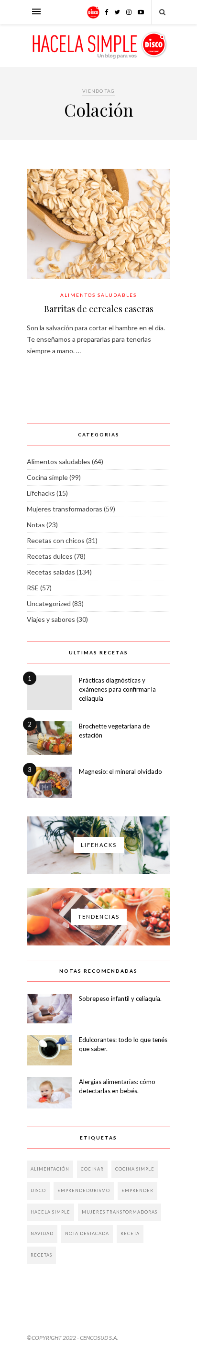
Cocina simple (47, 477)
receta (130, 1233)
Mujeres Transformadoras (119, 1212)
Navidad (42, 1233)
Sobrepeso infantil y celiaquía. (120, 998)
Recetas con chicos (56, 540)
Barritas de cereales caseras (98, 309)
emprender (137, 1190)
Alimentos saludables (98, 295)
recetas (41, 1255)
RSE (33, 588)
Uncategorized (49, 603)
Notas (36, 525)
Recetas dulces (50, 556)
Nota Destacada (87, 1233)
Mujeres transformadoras (64, 509)
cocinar (92, 1169)
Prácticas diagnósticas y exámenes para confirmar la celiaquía (117, 689)
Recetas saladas (51, 572)
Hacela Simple (50, 1212)
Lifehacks (41, 493)
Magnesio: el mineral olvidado (120, 771)
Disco (38, 1190)
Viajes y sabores (51, 619)
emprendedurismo (83, 1190)
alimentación (50, 1169)
